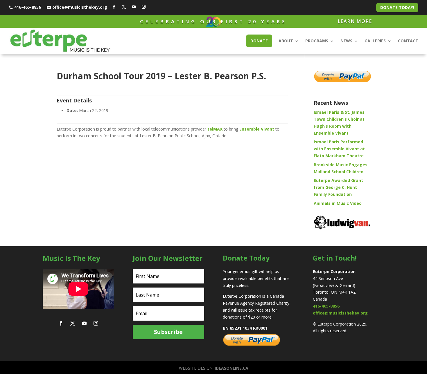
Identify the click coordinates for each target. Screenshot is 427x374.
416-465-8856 (27, 7)
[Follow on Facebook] (114, 7)
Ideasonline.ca (231, 368)
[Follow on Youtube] (133, 7)
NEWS (346, 41)
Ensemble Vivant (256, 129)
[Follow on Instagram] (143, 7)
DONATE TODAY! (397, 7)
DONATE (259, 41)
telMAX (215, 129)
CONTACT (408, 41)
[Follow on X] (124, 7)
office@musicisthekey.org (79, 7)
